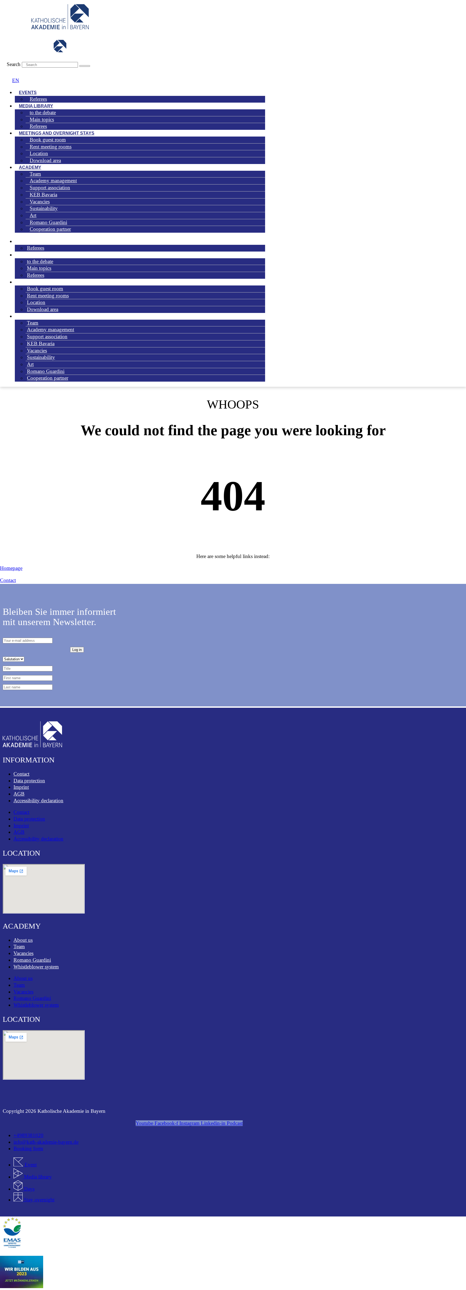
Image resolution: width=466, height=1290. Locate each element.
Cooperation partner (50, 229)
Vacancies (23, 953)
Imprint (21, 787)
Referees (38, 99)
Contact (21, 774)
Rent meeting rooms (48, 295)
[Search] (84, 66)
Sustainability (44, 208)
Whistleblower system (36, 967)
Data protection (29, 780)
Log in (77, 650)
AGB (19, 794)
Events (25, 241)
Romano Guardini (32, 960)
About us (23, 940)
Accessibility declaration (38, 800)
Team (19, 946)
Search (13, 64)
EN (15, 80)
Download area (45, 160)
